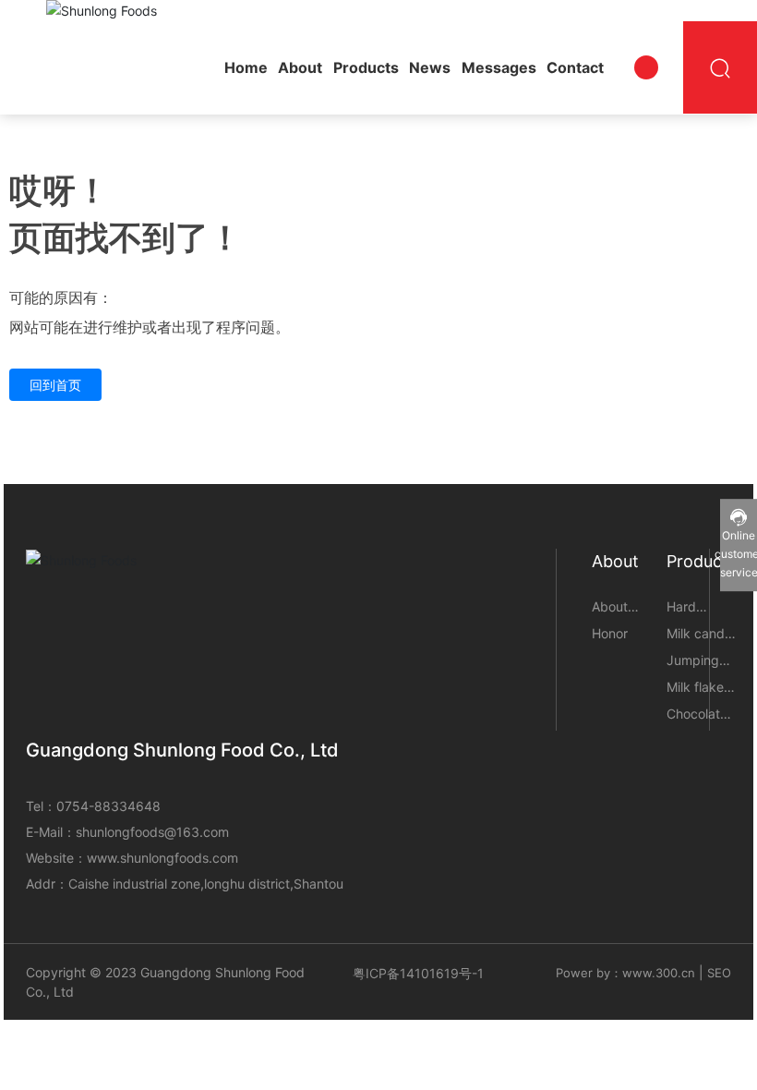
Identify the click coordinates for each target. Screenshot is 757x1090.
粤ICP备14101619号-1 (418, 973)
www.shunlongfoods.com (162, 858)
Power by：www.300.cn (625, 972)
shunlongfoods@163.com (152, 832)
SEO (719, 972)
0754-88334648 (108, 806)
